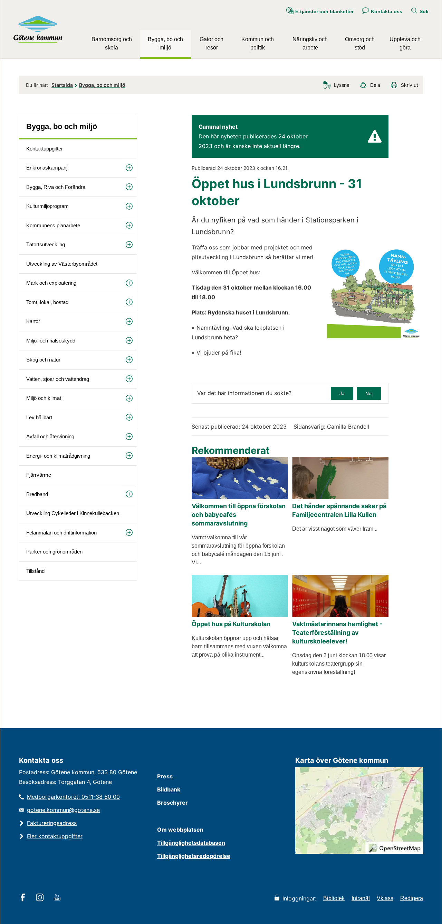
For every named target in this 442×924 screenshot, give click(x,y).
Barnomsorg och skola (112, 43)
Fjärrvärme (38, 475)
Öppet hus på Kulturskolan (231, 624)
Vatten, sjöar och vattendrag (57, 379)
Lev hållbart (39, 417)
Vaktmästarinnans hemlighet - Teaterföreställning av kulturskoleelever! (337, 632)
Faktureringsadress (52, 823)
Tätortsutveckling (45, 244)
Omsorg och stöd (360, 43)
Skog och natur (43, 360)
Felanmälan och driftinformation (61, 533)
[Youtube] (58, 898)
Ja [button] (342, 393)
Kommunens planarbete (53, 225)
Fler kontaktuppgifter (55, 836)
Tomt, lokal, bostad (47, 302)
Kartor (33, 321)
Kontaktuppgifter (44, 149)
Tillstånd (35, 571)
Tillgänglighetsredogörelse (193, 855)
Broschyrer (172, 802)
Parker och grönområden (54, 552)
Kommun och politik (257, 43)
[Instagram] (41, 898)
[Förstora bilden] (374, 339)
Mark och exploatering (51, 283)
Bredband (37, 494)
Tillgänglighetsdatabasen (191, 842)
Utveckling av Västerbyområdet (61, 264)
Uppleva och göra (405, 43)
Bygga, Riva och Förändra (55, 187)
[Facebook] (24, 898)
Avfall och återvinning (50, 436)
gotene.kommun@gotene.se (63, 809)
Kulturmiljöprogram (47, 206)
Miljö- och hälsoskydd (50, 341)
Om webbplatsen (180, 829)
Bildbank (168, 789)
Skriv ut (409, 85)
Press (165, 776)
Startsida (62, 85)
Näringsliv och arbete (310, 43)
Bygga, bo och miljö (165, 43)
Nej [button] (369, 393)
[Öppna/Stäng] (129, 167)
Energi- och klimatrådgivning (58, 456)
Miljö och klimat (43, 398)
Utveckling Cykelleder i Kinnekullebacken (72, 513)
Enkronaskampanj (46, 168)
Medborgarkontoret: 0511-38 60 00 (73, 796)
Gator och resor (211, 43)
